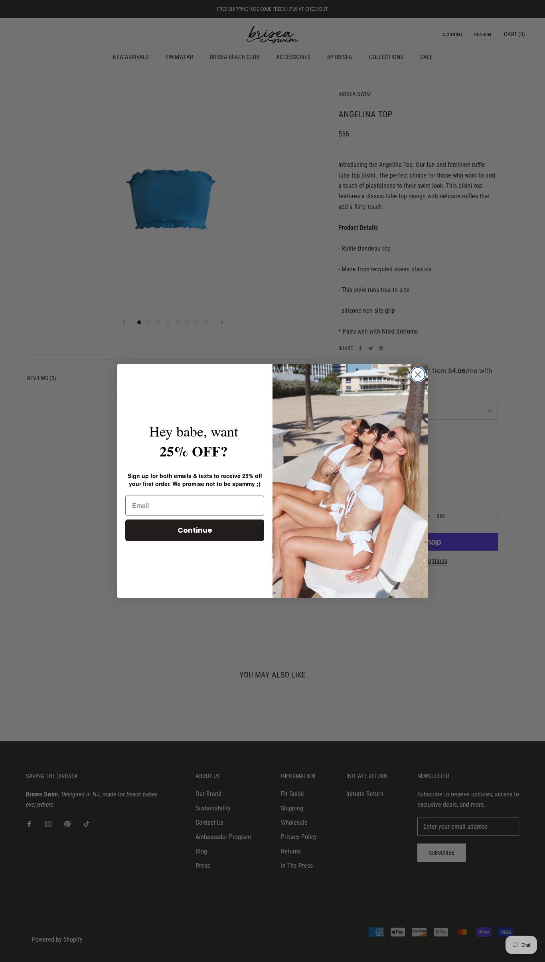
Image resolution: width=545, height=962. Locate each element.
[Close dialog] (418, 374)
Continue (195, 530)
